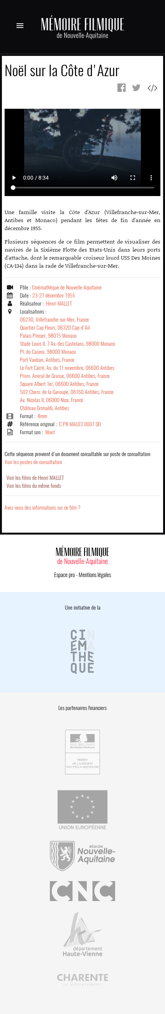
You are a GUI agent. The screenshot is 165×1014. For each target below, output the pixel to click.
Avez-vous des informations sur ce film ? (43, 507)
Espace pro (64, 575)
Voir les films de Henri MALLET (35, 477)
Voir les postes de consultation (77, 458)
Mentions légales (95, 575)
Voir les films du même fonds (34, 485)
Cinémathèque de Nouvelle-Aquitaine (67, 287)
